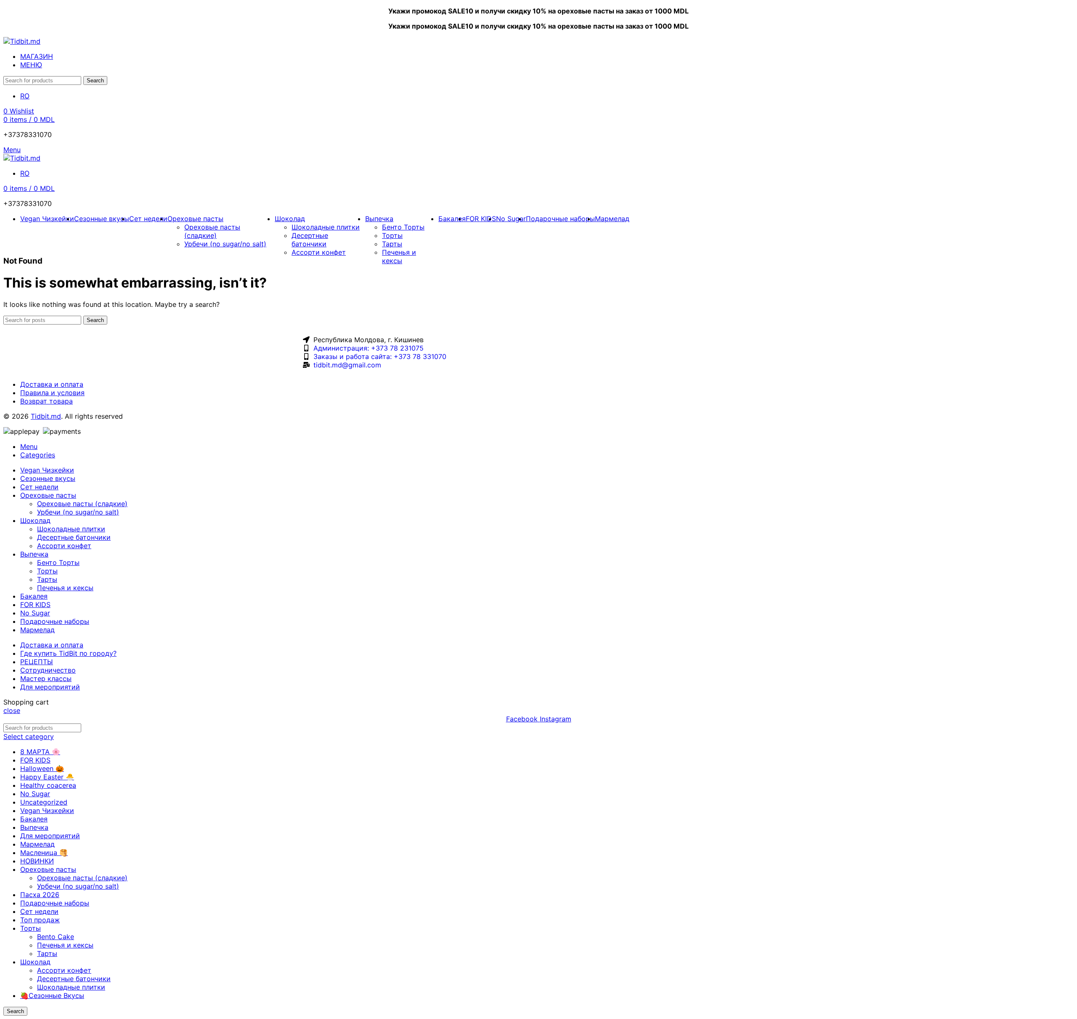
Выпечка (34, 827)
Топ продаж (40, 920)
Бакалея (34, 819)
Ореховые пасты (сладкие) (212, 231)
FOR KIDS (35, 760)
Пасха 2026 (39, 894)
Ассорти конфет (319, 252)
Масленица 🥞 (44, 852)
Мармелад (37, 844)
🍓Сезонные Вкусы (52, 995)
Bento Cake (55, 936)
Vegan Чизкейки (47, 810)
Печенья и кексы (399, 256)
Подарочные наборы (54, 903)
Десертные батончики (310, 239)
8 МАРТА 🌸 (40, 751)
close (11, 710)
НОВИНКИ (37, 861)
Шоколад (35, 962)
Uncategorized (43, 802)
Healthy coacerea (48, 785)
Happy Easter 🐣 (47, 777)
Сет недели (39, 911)
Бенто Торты (403, 227)
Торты (392, 235)
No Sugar (35, 793)
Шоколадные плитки (326, 227)
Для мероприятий (50, 836)
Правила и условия (52, 392)
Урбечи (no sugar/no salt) (225, 244)
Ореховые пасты (48, 869)
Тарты (392, 244)
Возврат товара (46, 401)
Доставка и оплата (51, 384)
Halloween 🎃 (42, 768)
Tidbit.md (46, 416)
